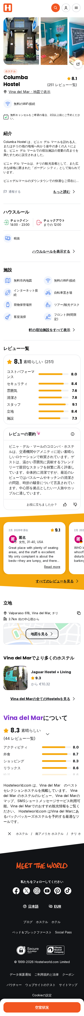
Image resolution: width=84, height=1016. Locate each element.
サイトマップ (68, 985)
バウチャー (14, 985)
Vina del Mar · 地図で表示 (29, 92)
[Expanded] (9, 834)
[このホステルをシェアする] (78, 64)
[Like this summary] (65, 504)
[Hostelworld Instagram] (36, 890)
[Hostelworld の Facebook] (16, 890)
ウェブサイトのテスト (40, 985)
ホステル (10, 71)
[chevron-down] (47, 734)
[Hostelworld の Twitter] (26, 890)
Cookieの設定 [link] (42, 995)
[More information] (72, 434)
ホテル (56, 922)
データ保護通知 (20, 974)
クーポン (68, 974)
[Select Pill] (55, 7)
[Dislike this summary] (75, 504)
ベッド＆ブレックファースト (32, 932)
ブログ (27, 922)
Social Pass (63, 932)
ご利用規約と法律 (46, 974)
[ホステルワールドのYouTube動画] (47, 890)
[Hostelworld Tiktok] (67, 890)
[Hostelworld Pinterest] (57, 890)
